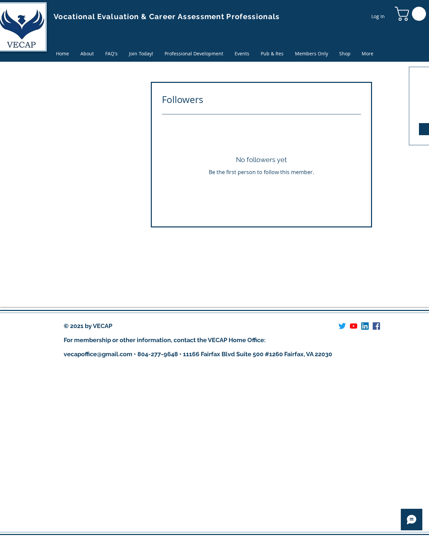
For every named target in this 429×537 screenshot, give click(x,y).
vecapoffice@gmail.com (98, 354)
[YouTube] (353, 326)
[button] (272, 53)
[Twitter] (342, 326)
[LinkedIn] (365, 326)
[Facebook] (376, 326)
